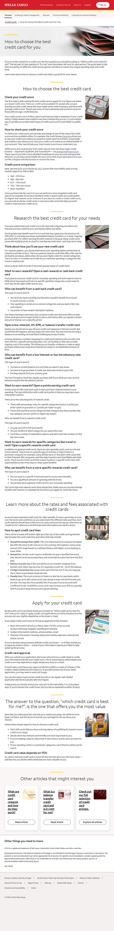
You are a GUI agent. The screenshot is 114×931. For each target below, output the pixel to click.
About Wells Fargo (64, 883)
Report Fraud (33, 883)
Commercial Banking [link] (60, 15)
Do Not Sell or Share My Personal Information (55, 878)
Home (33, 888)
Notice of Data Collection (90, 878)
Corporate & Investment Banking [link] (84, 15)
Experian (67, 136)
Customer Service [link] (63, 5)
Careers (81, 883)
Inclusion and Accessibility (14, 888)
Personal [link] (8, 15)
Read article (21, 822)
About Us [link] (77, 5)
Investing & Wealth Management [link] (27, 15)
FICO (40, 168)
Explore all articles (92, 822)
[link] (16, 5)
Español (87, 5)
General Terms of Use (13, 883)
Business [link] (46, 15)
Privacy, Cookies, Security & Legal (17, 878)
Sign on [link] (102, 4)
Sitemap (47, 883)
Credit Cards (11, 22)
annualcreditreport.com (67, 151)
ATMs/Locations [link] (46, 5)
